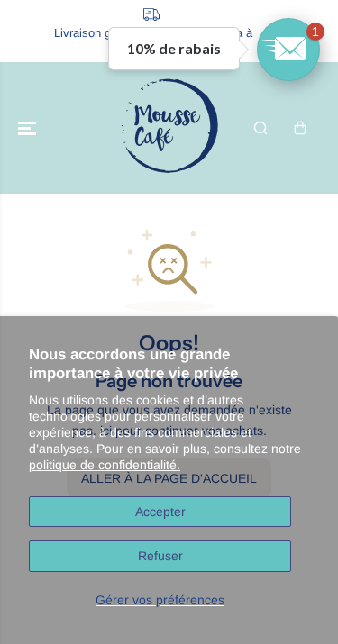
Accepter (160, 511)
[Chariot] (300, 128)
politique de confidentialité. (104, 465)
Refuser (160, 556)
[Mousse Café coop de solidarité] (169, 127)
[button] (29, 128)
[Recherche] (260, 128)
